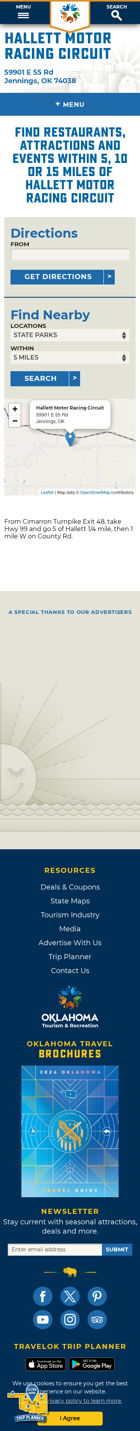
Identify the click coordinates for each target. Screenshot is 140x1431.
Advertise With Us (70, 943)
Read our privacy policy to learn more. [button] (70, 1400)
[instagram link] (70, 1319)
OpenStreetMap (95, 492)
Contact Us (70, 971)
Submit (117, 1249)
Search (117, 7)
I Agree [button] (70, 1418)
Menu (23, 7)
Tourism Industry (70, 915)
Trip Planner (70, 957)
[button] (23, 12)
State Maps (70, 901)
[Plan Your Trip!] (28, 1403)
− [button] (15, 421)
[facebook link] (42, 1296)
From (19, 244)
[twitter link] (70, 1296)
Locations (28, 325)
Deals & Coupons (70, 887)
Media (70, 929)
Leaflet (47, 492)
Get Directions (58, 276)
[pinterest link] (97, 1296)
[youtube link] (42, 1319)
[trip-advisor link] (97, 1319)
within (22, 348)
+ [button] (15, 409)
